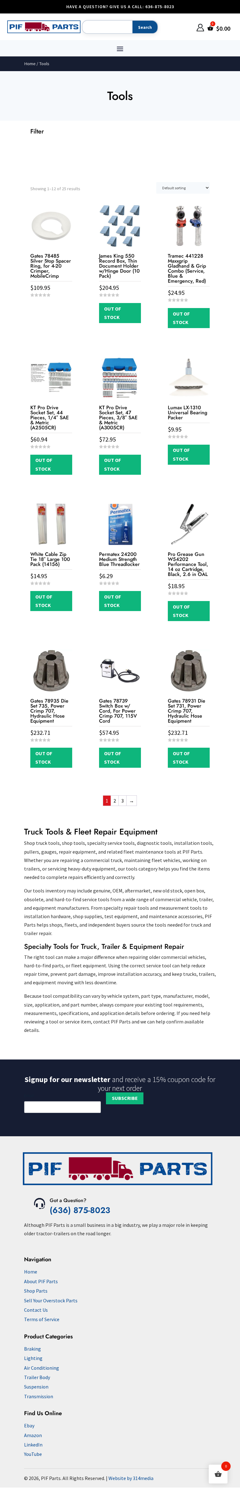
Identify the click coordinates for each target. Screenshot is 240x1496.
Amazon (33, 1435)
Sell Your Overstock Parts (51, 1300)
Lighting (33, 1358)
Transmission (38, 1396)
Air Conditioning (41, 1368)
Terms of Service (41, 1319)
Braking (32, 1349)
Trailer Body (37, 1377)
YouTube (33, 1454)
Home (30, 63)
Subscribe (125, 1098)
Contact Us (36, 1310)
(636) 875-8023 (80, 1210)
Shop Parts (36, 1291)
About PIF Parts (41, 1281)
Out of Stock (112, 313)
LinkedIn (33, 1444)
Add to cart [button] (51, 307)
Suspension (36, 1387)
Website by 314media (130, 1478)
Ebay (29, 1425)
